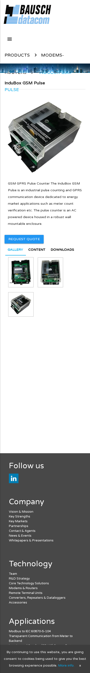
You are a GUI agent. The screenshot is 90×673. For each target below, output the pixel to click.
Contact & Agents (22, 531)
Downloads (62, 250)
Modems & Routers (23, 588)
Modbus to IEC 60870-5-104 (30, 631)
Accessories (18, 602)
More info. (66, 665)
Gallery (15, 250)
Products (17, 55)
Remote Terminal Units (25, 593)
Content (36, 250)
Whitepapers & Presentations (31, 540)
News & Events (20, 536)
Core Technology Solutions (29, 583)
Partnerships (18, 526)
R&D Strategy (19, 578)
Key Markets (18, 521)
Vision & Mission (21, 512)
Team (13, 574)
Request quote (24, 239)
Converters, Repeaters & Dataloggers (37, 598)
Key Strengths (19, 516)
